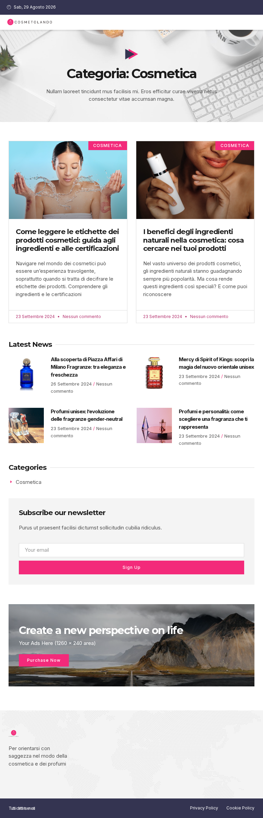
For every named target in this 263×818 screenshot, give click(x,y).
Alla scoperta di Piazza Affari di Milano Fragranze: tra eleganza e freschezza (88, 367)
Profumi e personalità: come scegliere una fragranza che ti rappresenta (213, 419)
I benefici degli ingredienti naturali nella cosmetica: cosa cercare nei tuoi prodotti (193, 240)
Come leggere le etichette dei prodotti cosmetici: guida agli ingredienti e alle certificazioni (67, 240)
